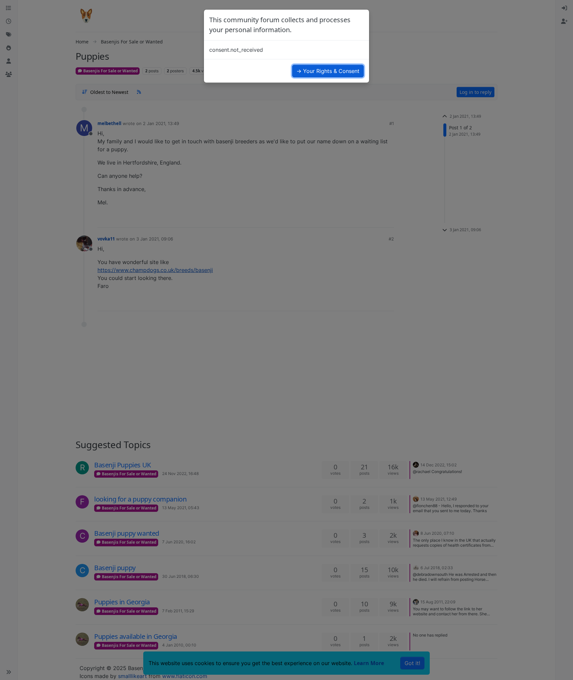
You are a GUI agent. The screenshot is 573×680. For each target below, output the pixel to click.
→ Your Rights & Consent (327, 71)
